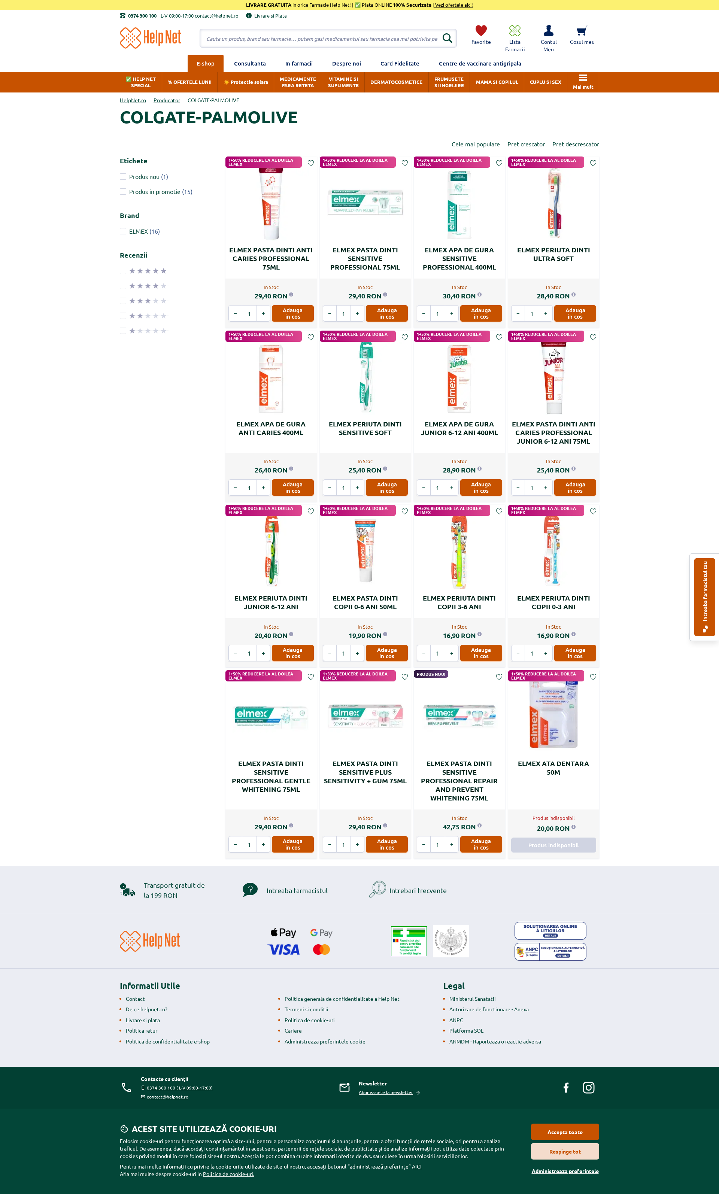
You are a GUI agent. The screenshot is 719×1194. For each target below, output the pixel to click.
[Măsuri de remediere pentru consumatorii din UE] (550, 931)
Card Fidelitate (399, 63)
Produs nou (144, 176)
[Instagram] (588, 1087)
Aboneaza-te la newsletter (386, 1092)
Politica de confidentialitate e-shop (168, 1041)
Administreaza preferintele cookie (325, 1041)
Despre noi (346, 63)
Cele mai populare (476, 144)
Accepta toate (565, 1131)
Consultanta (250, 63)
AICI (417, 1166)
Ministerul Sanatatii (472, 998)
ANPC (456, 1020)
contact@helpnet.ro (167, 1097)
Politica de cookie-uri (310, 1020)
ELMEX (138, 231)
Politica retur (141, 1030)
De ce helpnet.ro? (146, 1009)
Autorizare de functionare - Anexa (489, 1009)
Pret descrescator (575, 144)
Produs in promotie (154, 191)
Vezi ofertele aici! (453, 4)
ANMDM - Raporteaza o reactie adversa (495, 1041)
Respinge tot (565, 1151)
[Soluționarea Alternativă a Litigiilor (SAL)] (550, 952)
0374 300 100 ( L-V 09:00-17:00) (180, 1088)
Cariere (293, 1030)
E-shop (206, 63)
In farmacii (299, 63)
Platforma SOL (466, 1030)
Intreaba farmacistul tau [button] (704, 591)
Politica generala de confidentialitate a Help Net (342, 998)
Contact (135, 998)
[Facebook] (566, 1087)
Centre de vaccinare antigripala (480, 63)
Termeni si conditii (306, 1009)
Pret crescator (526, 144)
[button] (548, 38)
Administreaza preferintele (565, 1170)
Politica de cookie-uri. (228, 1173)
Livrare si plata (143, 1020)
